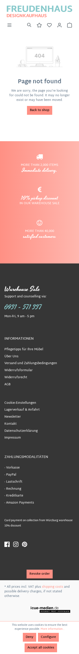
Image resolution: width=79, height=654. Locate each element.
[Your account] (59, 25)
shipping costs (52, 587)
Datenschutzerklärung (21, 431)
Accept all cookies (40, 647)
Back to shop (39, 110)
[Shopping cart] (70, 25)
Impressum (12, 438)
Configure (48, 637)
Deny (29, 637)
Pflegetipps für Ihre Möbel (23, 349)
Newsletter (12, 417)
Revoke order (39, 574)
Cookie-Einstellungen (20, 403)
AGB (7, 384)
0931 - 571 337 (23, 307)
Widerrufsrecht (15, 377)
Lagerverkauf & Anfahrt (22, 410)
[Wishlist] (49, 25)
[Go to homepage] (39, 11)
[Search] (29, 25)
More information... (53, 629)
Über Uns (11, 356)
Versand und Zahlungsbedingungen (30, 363)
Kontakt (10, 424)
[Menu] (9, 25)
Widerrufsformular (18, 370)
